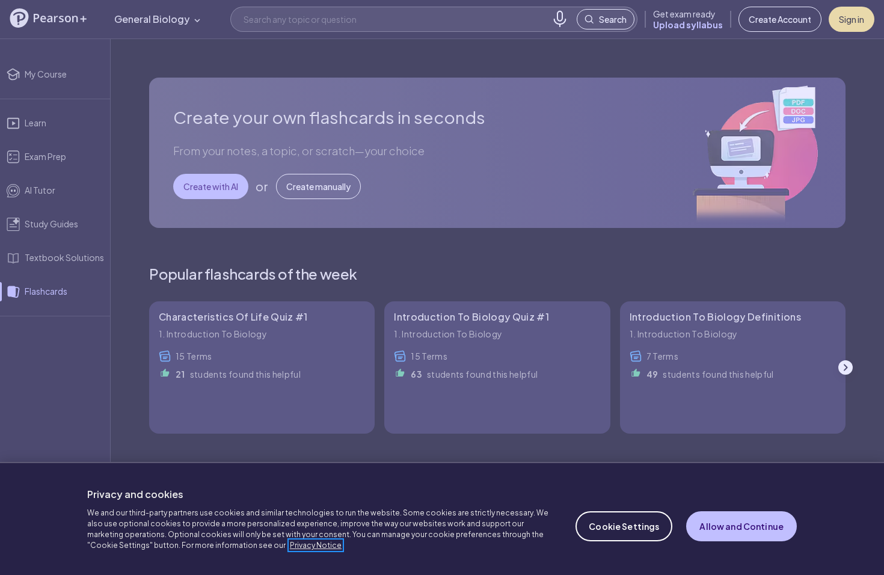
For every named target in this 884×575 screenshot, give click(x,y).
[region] (442, 518)
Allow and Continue (741, 526)
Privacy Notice (316, 545)
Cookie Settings (624, 526)
